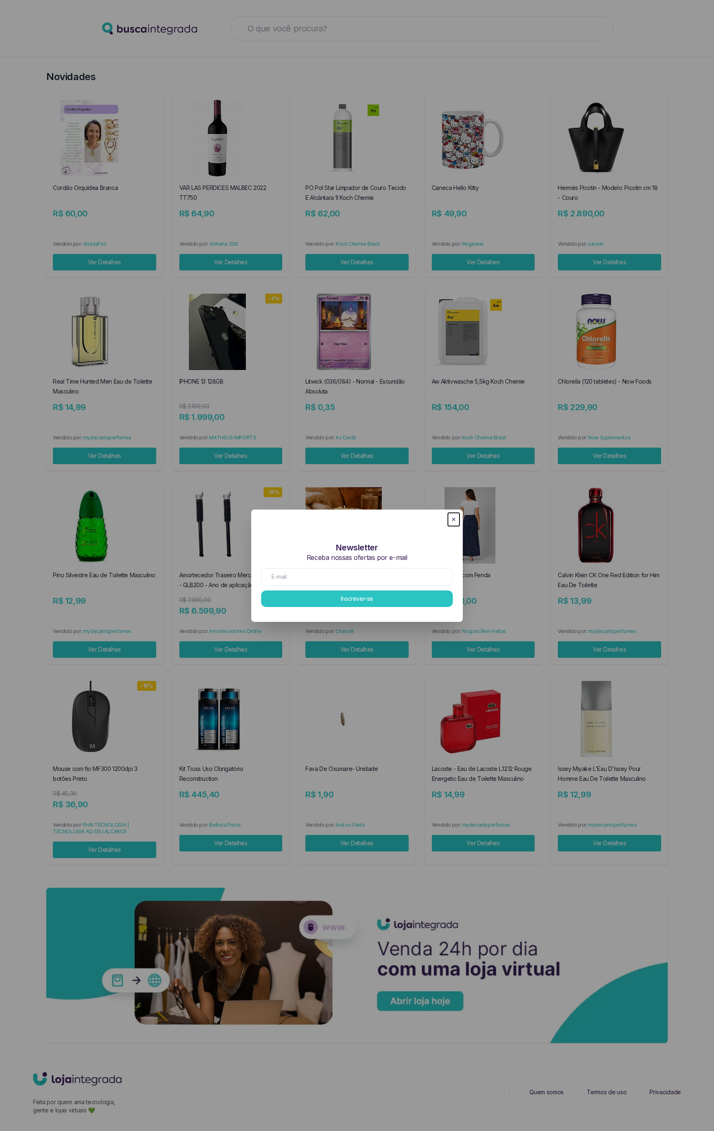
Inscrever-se (357, 598)
